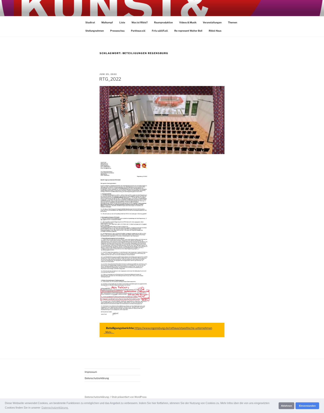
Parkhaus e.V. (138, 30)
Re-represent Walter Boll (188, 30)
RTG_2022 (110, 79)
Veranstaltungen (212, 22)
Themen (232, 22)
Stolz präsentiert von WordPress (129, 396)
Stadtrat (90, 22)
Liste (122, 22)
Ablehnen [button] (286, 405)
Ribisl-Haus (215, 30)
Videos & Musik (187, 22)
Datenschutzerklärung (97, 378)
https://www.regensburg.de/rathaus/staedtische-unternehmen (173, 328)
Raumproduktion (163, 22)
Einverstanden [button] (307, 405)
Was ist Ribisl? (139, 22)
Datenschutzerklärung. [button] (55, 407)
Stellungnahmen (94, 30)
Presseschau (117, 30)
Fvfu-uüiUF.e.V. (160, 30)
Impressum (91, 371)
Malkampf (107, 22)
